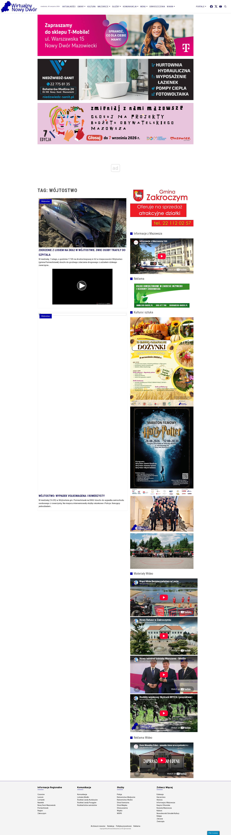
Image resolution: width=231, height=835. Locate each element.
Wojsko (119, 811)
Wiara (170, 6)
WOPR (119, 813)
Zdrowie (160, 819)
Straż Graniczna (123, 803)
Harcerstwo (161, 797)
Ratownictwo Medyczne (126, 797)
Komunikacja (130, 6)
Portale (200, 6)
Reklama (136, 826)
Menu (143, 6)
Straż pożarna (122, 808)
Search (225, 6)
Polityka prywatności (124, 826)
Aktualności (69, 6)
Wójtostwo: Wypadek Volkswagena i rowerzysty (72, 495)
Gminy (81, 6)
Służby (115, 6)
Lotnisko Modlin (83, 797)
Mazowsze (103, 6)
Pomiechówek (43, 808)
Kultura (91, 6)
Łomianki (41, 800)
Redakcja (110, 826)
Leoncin (40, 797)
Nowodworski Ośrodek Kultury (168, 813)
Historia (159, 800)
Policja (119, 794)
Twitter (216, 6)
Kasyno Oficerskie (163, 805)
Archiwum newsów (98, 826)
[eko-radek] (161, 296)
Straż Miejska (122, 805)
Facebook (211, 6)
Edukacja (160, 794)
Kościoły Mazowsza (164, 808)
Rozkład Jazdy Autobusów (87, 800)
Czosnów (41, 794)
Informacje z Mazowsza (166, 803)
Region (40, 811)
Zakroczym (42, 813)
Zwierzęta (160, 821)
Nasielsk (41, 803)
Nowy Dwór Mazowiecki (46, 805)
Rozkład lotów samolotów (87, 805)
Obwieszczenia (157, 6)
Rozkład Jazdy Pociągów (86, 803)
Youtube (220, 6)
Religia (159, 816)
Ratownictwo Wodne (125, 800)
